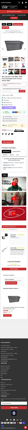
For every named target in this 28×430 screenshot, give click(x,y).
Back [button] (4, 24)
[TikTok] (9, 134)
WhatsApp (5, 361)
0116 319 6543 (12, 83)
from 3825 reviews (12, 229)
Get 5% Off (14, 18)
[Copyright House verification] (14, 413)
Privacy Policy (4, 371)
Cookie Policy (4, 392)
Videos (4, 175)
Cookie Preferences (5, 394)
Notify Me (22, 91)
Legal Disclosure (4, 370)
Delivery (5, 154)
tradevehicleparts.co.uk (10, 428)
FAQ (17, 154)
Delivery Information (5, 366)
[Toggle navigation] (26, 7)
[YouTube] (12, 134)
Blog (2, 377)
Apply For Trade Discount (6, 384)
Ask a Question (11, 283)
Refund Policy (4, 373)
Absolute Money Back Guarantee (8, 390)
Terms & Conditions (5, 368)
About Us (3, 382)
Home (9, 24)
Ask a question (7, 142)
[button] (13, 258)
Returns (12, 154)
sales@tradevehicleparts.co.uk (9, 359)
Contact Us (3, 386)
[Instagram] (6, 134)
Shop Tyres (5, 27)
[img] (5, 229)
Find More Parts (18, 24)
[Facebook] (3, 134)
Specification (6, 151)
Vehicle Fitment (16, 151)
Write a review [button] (14, 269)
